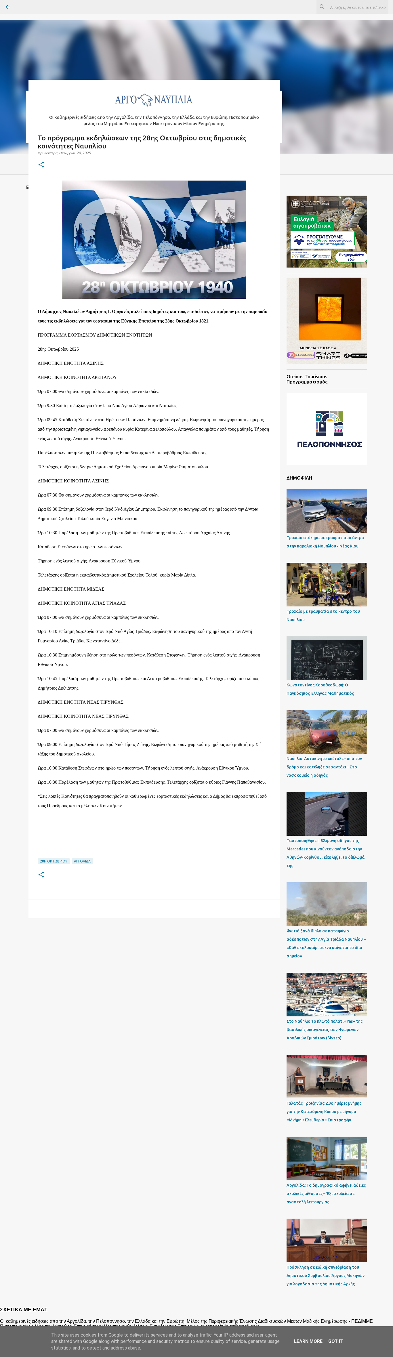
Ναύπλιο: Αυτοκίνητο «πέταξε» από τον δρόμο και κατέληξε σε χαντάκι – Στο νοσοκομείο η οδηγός (324, 767)
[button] (41, 165)
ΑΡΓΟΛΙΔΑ (82, 861)
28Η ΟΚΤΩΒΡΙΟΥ (53, 861)
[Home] (154, 108)
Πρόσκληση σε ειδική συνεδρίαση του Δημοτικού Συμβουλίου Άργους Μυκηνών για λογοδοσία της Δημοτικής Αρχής (326, 1275)
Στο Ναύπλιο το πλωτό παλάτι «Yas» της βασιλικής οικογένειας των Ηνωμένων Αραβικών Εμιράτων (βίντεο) (325, 1029)
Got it (335, 1341)
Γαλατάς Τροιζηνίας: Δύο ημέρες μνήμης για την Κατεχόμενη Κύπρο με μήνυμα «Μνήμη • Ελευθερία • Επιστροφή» (324, 1111)
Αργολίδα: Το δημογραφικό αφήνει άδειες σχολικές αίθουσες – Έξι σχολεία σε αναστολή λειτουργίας (326, 1193)
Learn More (308, 1341)
